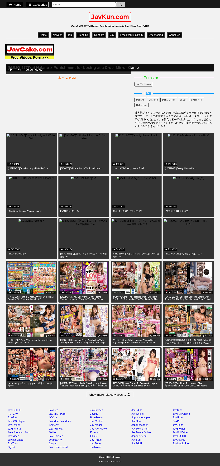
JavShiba (178, 425)
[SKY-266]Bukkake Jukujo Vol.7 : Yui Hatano (81, 168)
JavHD (94, 413)
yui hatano (145, 84)
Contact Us (104, 462)
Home (17, 4)
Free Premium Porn (131, 35)
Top (70, 35)
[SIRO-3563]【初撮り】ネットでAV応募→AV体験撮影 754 (83, 255)
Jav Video (13, 436)
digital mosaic (168, 100)
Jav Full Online (181, 413)
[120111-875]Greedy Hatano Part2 (128, 168)
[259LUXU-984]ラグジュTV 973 (127, 211)
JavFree (53, 410)
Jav (112, 35)
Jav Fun (136, 439)
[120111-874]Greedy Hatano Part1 (180, 168)
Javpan (53, 443)
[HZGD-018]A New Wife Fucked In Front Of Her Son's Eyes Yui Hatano (30, 341)
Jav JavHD (179, 439)
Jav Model (96, 425)
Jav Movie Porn (140, 428)
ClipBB (94, 436)
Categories (39, 4)
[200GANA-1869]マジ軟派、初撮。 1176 (184, 254)
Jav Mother (96, 421)
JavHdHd (136, 410)
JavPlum (136, 421)
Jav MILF (136, 443)
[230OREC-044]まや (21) (176, 211)
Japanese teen (139, 425)
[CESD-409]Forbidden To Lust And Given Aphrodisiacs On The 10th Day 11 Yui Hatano (186, 384)
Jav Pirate (96, 439)
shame (183, 100)
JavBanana (14, 428)
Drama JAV (55, 439)
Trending (83, 35)
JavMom (12, 417)
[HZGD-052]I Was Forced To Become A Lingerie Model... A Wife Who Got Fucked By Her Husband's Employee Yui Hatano (135, 385)
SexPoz (177, 421)
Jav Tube (95, 443)
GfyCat (53, 417)
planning (140, 100)
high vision (141, 105)
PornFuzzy (96, 417)
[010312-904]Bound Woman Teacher (25, 211)
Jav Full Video (181, 432)
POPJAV (13, 413)
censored (174, 35)
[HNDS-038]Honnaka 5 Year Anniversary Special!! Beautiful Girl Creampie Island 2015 (31, 298)
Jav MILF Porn (57, 413)
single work (196, 100)
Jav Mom (54, 421)
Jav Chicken (56, 436)
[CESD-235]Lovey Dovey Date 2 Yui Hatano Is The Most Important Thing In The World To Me (82, 298)
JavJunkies (96, 410)
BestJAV (54, 425)
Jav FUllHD (179, 436)
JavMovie (95, 447)
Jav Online (137, 413)
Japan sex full (139, 436)
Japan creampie (140, 417)
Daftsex (53, 432)
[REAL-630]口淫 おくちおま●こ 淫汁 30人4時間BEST (30, 384)
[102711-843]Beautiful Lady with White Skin (28, 168)
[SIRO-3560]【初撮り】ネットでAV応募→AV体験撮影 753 (136, 255)
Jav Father (14, 425)
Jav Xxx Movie (98, 428)
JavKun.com (110, 16)
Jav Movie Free (181, 443)
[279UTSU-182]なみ (69, 211)
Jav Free (178, 417)
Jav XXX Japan (16, 421)
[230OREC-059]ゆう (17, 254)
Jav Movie (66, 421)
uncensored (156, 35)
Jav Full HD (14, 410)
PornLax (95, 432)
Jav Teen (13, 443)
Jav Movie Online (141, 432)
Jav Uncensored (58, 447)
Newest (57, 35)
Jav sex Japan (16, 439)
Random (99, 35)
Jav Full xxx (55, 428)
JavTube (177, 410)
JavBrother (179, 428)
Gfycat (11, 447)
